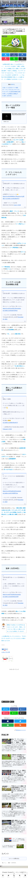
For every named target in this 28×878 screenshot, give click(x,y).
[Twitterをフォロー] (20, 721)
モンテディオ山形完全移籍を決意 (11, 91)
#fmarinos (18, 196)
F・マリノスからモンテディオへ (11, 89)
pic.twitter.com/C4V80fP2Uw (10, 493)
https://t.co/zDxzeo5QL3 (9, 308)
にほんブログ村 (5, 652)
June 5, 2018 (17, 205)
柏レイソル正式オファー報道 (10, 87)
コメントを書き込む (14, 858)
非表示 (12, 84)
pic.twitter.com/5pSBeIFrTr (12, 198)
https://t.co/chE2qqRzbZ (9, 491)
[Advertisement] (14, 684)
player (12, 701)
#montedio (18, 308)
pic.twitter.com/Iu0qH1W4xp (10, 310)
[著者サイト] (8, 721)
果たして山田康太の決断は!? (10, 93)
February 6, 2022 (7, 429)
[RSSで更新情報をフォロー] (20, 725)
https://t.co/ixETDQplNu (9, 594)
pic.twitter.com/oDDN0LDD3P (11, 596)
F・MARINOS (6, 701)
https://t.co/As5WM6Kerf (9, 196)
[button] (25, 420)
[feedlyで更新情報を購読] (8, 725)
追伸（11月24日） (7, 95)
